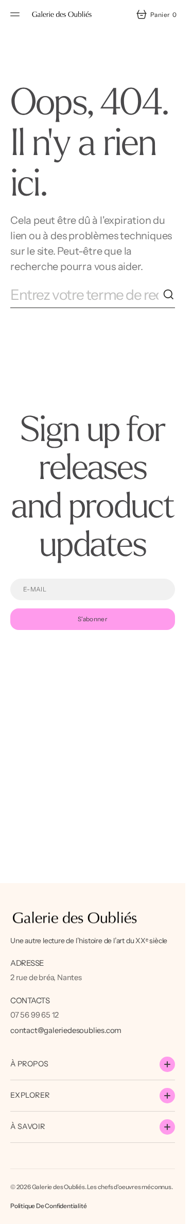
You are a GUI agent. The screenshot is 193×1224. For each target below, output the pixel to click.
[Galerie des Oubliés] (62, 14)
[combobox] (86, 295)
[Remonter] (173, 1211)
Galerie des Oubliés (58, 1187)
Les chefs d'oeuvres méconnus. (129, 1187)
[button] (16, 14)
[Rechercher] (169, 295)
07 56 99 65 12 (34, 1015)
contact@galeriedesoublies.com (65, 1030)
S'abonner (93, 619)
